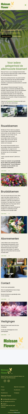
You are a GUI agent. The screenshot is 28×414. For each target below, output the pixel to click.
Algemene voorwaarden (19, 386)
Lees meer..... (4, 170)
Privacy (2, 386)
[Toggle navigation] (25, 5)
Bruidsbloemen (4, 392)
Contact (3, 389)
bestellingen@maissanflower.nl (9, 399)
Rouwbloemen (17, 389)
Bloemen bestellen (6, 36)
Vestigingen (16, 392)
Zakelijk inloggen (17, 36)
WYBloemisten (17, 412)
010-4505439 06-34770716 (8, 401)
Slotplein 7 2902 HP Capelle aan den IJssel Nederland (8, 405)
